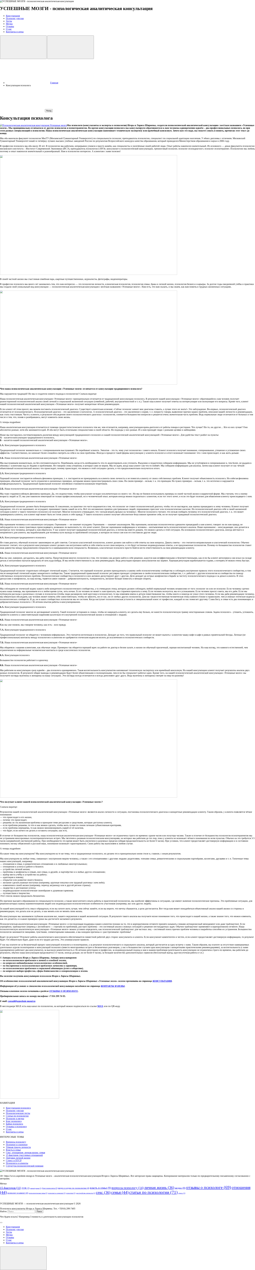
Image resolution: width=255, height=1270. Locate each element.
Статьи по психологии (17, 1116)
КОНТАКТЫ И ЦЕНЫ (113, 986)
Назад (49, 111)
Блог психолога (14, 1121)
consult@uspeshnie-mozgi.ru (21, 1001)
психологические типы (38, 1193)
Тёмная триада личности (18, 1147)
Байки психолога (14, 1124)
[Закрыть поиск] (1, 1222)
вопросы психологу (128, 1188)
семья (120, 1192)
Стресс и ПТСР (14, 1160)
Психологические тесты (18, 1113)
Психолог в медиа (15, 1118)
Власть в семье (13, 1150)
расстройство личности (85, 1193)
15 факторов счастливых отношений (24, 1155)
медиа (180, 1187)
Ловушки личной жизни (18, 1158)
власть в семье (100, 1187)
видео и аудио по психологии (73, 1188)
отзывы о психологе (208, 1187)
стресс (181, 1193)
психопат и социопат (57, 1193)
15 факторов (10, 1187)
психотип (71, 1193)
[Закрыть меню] (23, 1258)
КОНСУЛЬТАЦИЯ (162, 981)
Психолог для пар (15, 1110)
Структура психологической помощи (24, 1166)
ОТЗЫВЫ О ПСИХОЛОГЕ (63, 991)
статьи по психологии (153, 1192)
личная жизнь (159, 1187)
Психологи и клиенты (17, 1163)
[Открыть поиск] (23, 47)
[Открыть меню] (70, 47)
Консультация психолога (18, 1108)
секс (103, 1192)
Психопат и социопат (17, 1144)
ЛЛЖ (26, 1188)
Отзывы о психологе (16, 1126)
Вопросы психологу (16, 1142)
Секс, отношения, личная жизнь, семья (25, 1152)
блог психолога (50, 1188)
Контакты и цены (15, 1132)
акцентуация (36, 1188)
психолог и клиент (17, 1193)
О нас (9, 1129)
